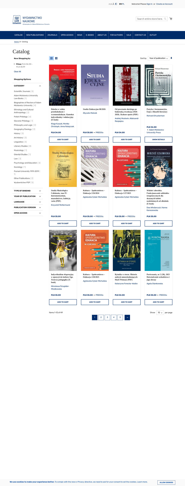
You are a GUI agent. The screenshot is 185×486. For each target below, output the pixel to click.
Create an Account (164, 4)
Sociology (20, 167)
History (19, 133)
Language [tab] (19, 202)
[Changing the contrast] (116, 4)
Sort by (143, 58)
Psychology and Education (27, 163)
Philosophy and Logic (25, 125)
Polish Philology (23, 117)
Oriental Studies (23, 154)
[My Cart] (170, 18)
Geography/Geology (25, 129)
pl (123, 4)
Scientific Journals (24, 91)
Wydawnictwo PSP (24, 182)
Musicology (21, 150)
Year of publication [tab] (24, 196)
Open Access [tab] (20, 213)
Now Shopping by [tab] (22, 58)
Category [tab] (19, 86)
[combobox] (152, 19)
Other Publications (24, 178)
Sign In (150, 4)
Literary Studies (23, 146)
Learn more (142, 482)
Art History (20, 138)
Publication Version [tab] (25, 207)
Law (18, 159)
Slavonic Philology (24, 121)
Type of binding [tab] (22, 191)
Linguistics (20, 142)
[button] (120, 4)
